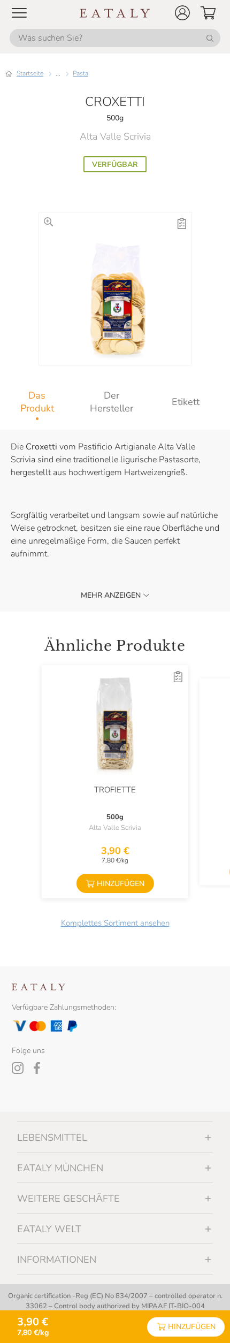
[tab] (37, 401)
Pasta (80, 73)
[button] (182, 12)
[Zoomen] (48, 222)
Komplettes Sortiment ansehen (115, 923)
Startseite (30, 73)
